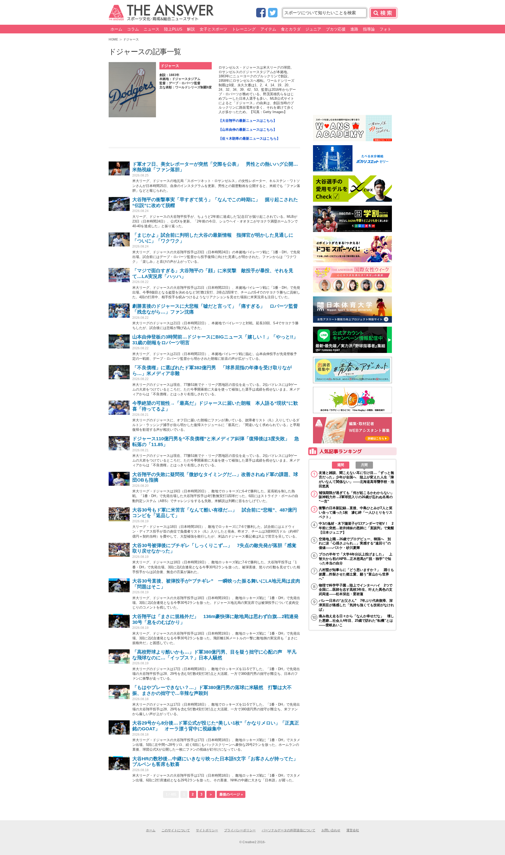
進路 (354, 29)
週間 (340, 465)
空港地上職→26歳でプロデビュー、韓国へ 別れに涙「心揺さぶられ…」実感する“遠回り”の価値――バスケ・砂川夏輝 (355, 543)
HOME (113, 39)
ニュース (151, 29)
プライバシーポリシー (240, 830)
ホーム (116, 29)
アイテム (268, 29)
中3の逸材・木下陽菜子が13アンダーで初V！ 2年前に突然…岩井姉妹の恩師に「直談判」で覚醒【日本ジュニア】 (356, 528)
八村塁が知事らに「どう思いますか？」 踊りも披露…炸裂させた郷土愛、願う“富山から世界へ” (356, 574)
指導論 (369, 29)
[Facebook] (261, 13)
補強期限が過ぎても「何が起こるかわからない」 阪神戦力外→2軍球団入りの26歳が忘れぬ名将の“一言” (356, 497)
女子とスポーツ (213, 29)
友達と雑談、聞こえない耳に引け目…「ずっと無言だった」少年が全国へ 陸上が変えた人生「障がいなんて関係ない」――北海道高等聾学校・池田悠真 (356, 479)
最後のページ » (231, 794)
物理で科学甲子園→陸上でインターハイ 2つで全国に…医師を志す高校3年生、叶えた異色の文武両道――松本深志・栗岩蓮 (355, 589)
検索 (383, 13)
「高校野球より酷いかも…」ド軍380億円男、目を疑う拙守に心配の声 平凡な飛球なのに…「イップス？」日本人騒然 (214, 654)
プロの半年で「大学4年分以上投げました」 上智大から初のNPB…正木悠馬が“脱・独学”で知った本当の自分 (355, 558)
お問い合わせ (330, 830)
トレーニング (244, 29)
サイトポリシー (207, 830)
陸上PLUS (173, 29)
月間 (364, 465)
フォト (385, 29)
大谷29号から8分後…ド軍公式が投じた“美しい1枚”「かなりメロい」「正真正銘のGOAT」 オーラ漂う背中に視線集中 (215, 725)
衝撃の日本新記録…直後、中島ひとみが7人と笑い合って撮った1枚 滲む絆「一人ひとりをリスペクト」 (355, 512)
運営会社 (352, 830)
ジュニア (313, 29)
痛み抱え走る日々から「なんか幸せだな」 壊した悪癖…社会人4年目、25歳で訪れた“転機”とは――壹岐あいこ (356, 620)
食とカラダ (291, 29)
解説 (191, 29)
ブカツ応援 (336, 29)
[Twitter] (272, 13)
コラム (133, 29)
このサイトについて (175, 830)
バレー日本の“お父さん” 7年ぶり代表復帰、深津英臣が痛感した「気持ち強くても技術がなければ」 (356, 605)
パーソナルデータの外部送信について (288, 830)
